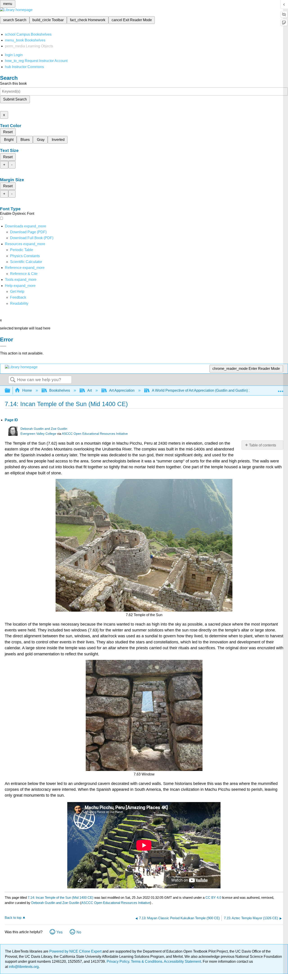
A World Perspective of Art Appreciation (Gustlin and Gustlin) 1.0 (202, 390)
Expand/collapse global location (280, 389)
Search (12, 380)
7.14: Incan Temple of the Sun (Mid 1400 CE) (60, 897)
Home (27, 390)
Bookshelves (59, 390)
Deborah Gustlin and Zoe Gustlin (43, 428)
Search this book (13, 83)
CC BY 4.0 (213, 897)
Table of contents (262, 445)
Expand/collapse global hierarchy (10, 391)
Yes (59, 932)
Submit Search (15, 99)
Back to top (13, 917)
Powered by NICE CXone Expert (75, 951)
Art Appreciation (121, 390)
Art (89, 390)
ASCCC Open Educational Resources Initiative (95, 433)
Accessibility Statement (182, 961)
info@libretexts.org (23, 967)
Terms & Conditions (146, 961)
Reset (8, 132)
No (78, 932)
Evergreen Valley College (38, 433)
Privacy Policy (118, 961)
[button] (18, 297)
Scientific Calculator (26, 262)
